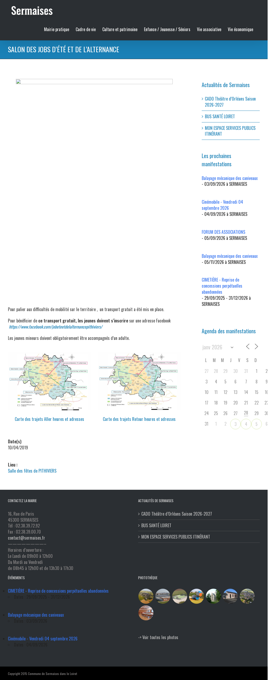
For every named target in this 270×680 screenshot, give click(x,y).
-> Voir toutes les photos (158, 637)
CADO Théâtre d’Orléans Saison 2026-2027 (230, 102)
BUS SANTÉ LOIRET (220, 116)
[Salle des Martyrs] (230, 596)
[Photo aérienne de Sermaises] (146, 596)
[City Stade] (180, 596)
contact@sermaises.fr (26, 538)
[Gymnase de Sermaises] (163, 596)
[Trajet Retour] (139, 354)
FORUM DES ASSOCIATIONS (223, 232)
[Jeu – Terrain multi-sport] (197, 596)
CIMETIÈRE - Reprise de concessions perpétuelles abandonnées (222, 286)
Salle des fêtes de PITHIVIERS (32, 471)
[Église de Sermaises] (213, 596)
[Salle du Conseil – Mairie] (146, 613)
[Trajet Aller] (49, 354)
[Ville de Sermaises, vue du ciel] (247, 596)
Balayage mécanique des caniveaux (230, 178)
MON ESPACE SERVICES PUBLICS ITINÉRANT (230, 131)
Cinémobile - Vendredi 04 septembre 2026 (222, 205)
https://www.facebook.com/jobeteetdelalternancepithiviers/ (55, 327)
